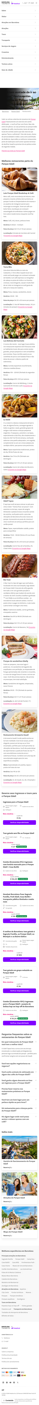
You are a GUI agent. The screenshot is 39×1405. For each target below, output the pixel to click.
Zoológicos (21, 1299)
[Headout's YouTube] (10, 1382)
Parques (4, 1296)
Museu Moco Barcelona (10, 1276)
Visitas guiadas (27, 1306)
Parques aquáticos (8, 1299)
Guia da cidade (7, 70)
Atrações (5, 28)
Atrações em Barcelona (10, 22)
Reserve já (7, 1167)
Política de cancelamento (10, 1362)
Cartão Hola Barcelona (10, 1269)
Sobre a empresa (8, 1352)
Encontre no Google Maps (13, 235)
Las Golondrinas (26, 1269)
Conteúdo (9, 1400)
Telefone (7, 1338)
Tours (4, 34)
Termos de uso (7, 1358)
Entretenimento (8, 58)
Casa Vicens (6, 1266)
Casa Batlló (6, 1262)
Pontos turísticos (17, 1292)
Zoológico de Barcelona (10, 1286)
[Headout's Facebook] (14, 1382)
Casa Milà (15, 1262)
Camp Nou (30, 1259)
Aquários (23, 1289)
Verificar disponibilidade (19, 822)
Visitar (4, 16)
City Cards (5, 1292)
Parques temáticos (16, 1296)
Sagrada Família (7, 1259)
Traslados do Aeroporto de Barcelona (15, 1312)
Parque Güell (15, 111)
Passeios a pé (6, 1309)
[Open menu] (36, 3)
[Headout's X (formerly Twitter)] (18, 1382)
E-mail (6, 1341)
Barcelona (5, 111)
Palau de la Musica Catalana (11, 1272)
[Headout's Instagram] (7, 1382)
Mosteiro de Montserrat (10, 1282)
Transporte (6, 40)
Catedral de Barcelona (9, 1279)
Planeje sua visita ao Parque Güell (13, 151)
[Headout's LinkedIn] (3, 1382)
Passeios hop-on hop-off (10, 1306)
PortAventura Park (28, 1262)
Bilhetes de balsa (8, 1316)
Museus (28, 1292)
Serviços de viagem (9, 46)
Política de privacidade (9, 1355)
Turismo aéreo (7, 64)
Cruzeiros (5, 52)
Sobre (4, 10)
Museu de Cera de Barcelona (22, 1266)
